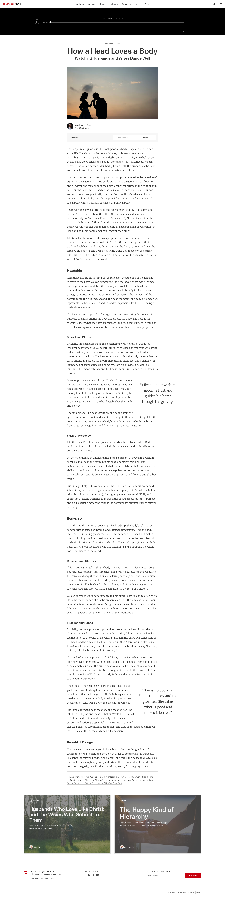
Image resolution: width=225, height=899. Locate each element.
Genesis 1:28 (75, 255)
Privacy (191, 892)
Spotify (145, 137)
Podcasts (113, 4)
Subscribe (193, 876)
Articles (80, 4)
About (138, 4)
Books (102, 4)
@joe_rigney (84, 777)
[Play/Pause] (37, 21)
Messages (92, 4)
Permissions (181, 892)
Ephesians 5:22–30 (122, 161)
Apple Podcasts (124, 137)
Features (125, 4)
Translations (170, 892)
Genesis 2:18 (118, 218)
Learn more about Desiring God (43, 878)
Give (147, 4)
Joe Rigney (72, 777)
